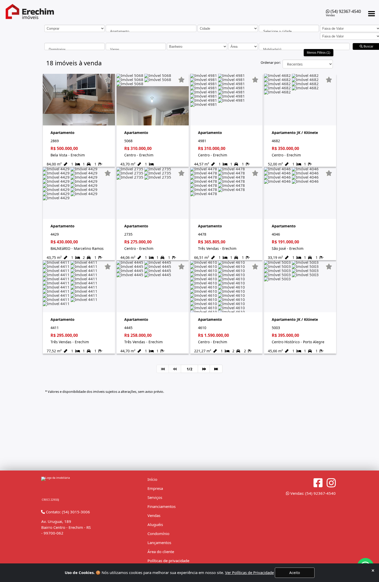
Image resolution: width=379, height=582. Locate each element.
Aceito (294, 572)
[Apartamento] (151, 31)
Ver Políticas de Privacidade (249, 572)
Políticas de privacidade (168, 560)
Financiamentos (161, 506)
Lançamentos (159, 542)
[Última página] (216, 369)
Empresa (155, 488)
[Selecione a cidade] (289, 31)
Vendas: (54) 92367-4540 (312, 493)
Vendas (153, 515)
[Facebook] (318, 483)
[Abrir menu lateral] (371, 14)
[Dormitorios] (74, 49)
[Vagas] (136, 49)
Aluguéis (155, 524)
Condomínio (158, 533)
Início (152, 479)
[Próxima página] (204, 369)
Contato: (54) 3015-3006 (67, 511)
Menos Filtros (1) (318, 52)
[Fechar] (372, 570)
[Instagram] (331, 483)
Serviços (154, 497)
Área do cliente (160, 551)
